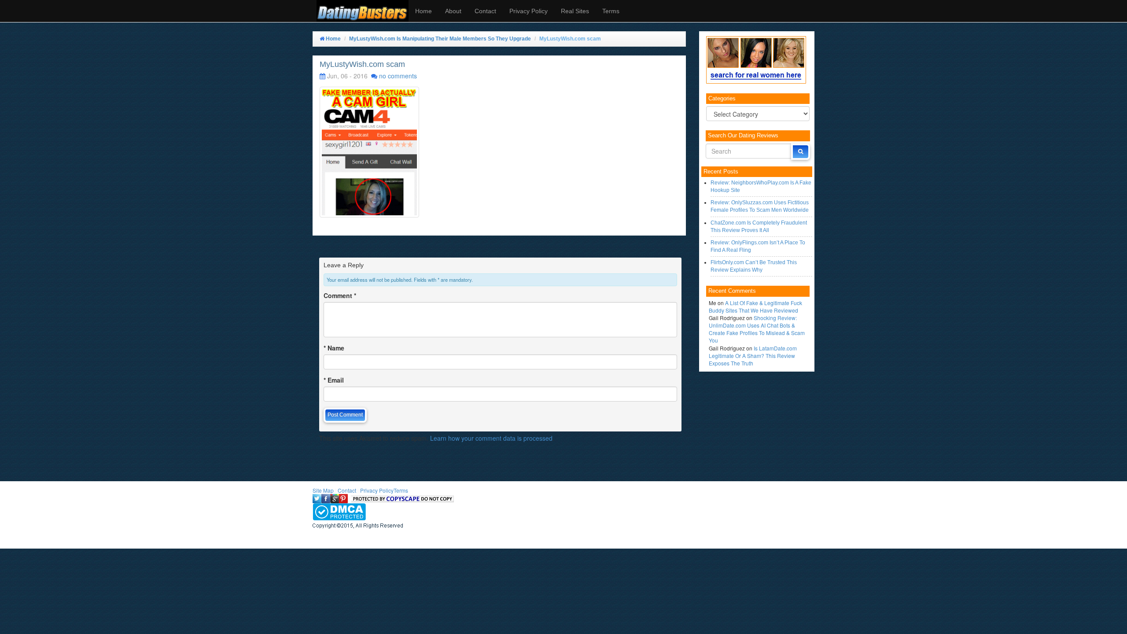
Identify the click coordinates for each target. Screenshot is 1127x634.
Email (334, 380)
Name (334, 347)
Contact (485, 11)
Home (423, 11)
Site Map (323, 490)
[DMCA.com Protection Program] (339, 511)
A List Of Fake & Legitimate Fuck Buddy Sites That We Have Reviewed (755, 306)
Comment (340, 295)
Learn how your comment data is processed (491, 438)
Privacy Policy (528, 11)
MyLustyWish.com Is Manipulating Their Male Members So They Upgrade (440, 39)
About (453, 11)
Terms (610, 11)
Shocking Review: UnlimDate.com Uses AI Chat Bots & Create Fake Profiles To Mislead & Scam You (757, 329)
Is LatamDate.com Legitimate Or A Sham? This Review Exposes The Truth (753, 355)
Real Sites (575, 11)
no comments (398, 75)
